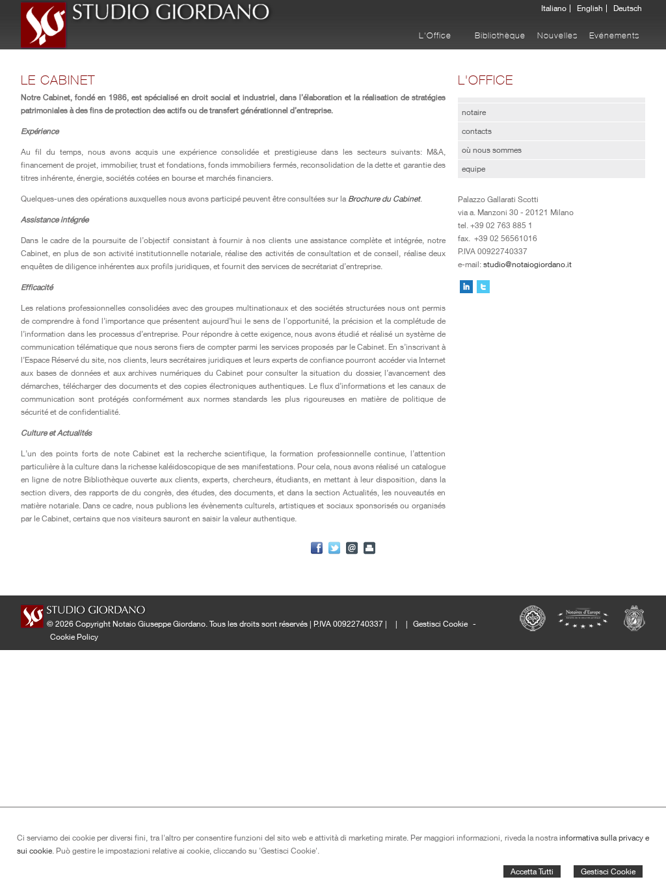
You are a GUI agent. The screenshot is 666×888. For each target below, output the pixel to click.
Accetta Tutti (532, 871)
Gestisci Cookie (608, 871)
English (590, 8)
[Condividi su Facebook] (317, 548)
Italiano (553, 8)
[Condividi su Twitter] (334, 548)
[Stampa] (369, 548)
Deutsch (627, 8)
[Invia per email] (352, 548)
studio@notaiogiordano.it (527, 264)
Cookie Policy (74, 637)
